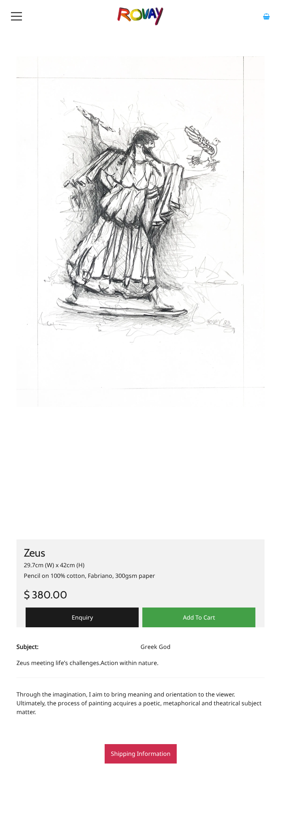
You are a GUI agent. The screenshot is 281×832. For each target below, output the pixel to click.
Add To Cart (199, 617)
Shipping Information (141, 754)
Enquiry (82, 617)
